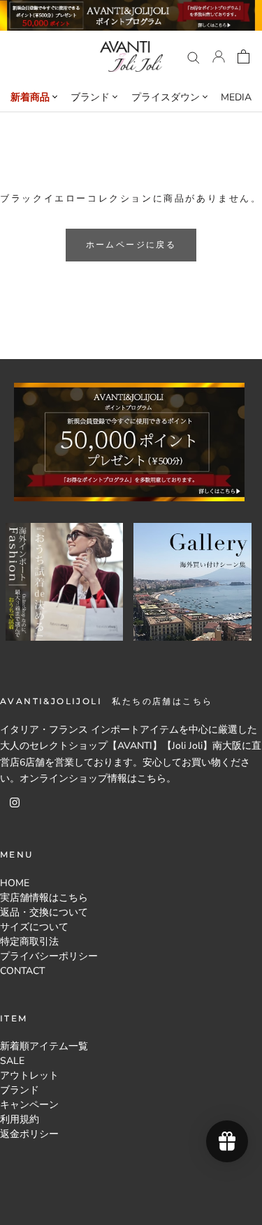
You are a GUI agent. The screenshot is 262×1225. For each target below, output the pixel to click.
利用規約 (19, 1119)
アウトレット (29, 1075)
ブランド (19, 1090)
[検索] (193, 57)
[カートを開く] (243, 56)
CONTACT (22, 970)
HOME (14, 883)
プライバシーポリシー (49, 956)
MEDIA (236, 97)
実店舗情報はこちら (44, 897)
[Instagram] (15, 802)
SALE (12, 1060)
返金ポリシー (29, 1134)
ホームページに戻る (131, 244)
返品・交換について (44, 912)
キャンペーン (29, 1104)
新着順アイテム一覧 (44, 1046)
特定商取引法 (29, 941)
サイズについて (34, 927)
